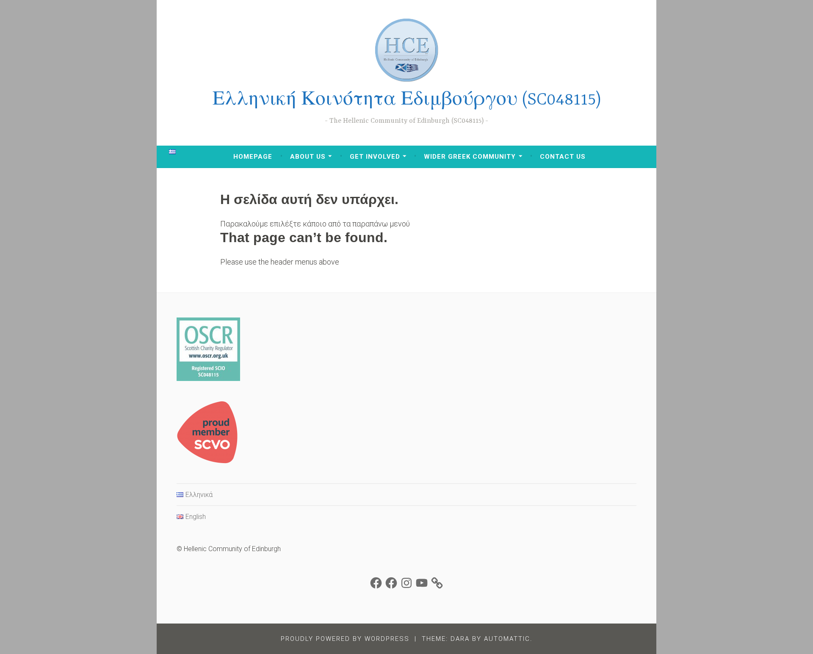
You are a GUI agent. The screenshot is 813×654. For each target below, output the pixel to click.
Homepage (252, 156)
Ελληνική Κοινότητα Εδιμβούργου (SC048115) (407, 100)
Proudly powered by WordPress (345, 639)
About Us (308, 156)
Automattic (507, 639)
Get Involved (375, 156)
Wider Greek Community (470, 156)
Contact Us (563, 156)
